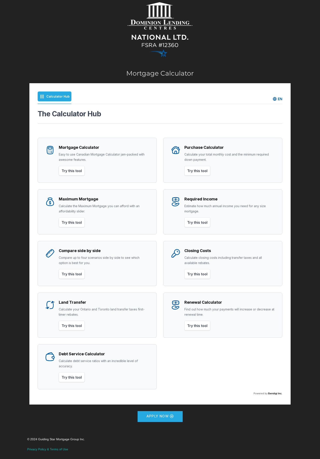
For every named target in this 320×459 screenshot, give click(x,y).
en (280, 99)
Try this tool (72, 171)
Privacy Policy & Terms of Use (47, 449)
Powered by (268, 393)
